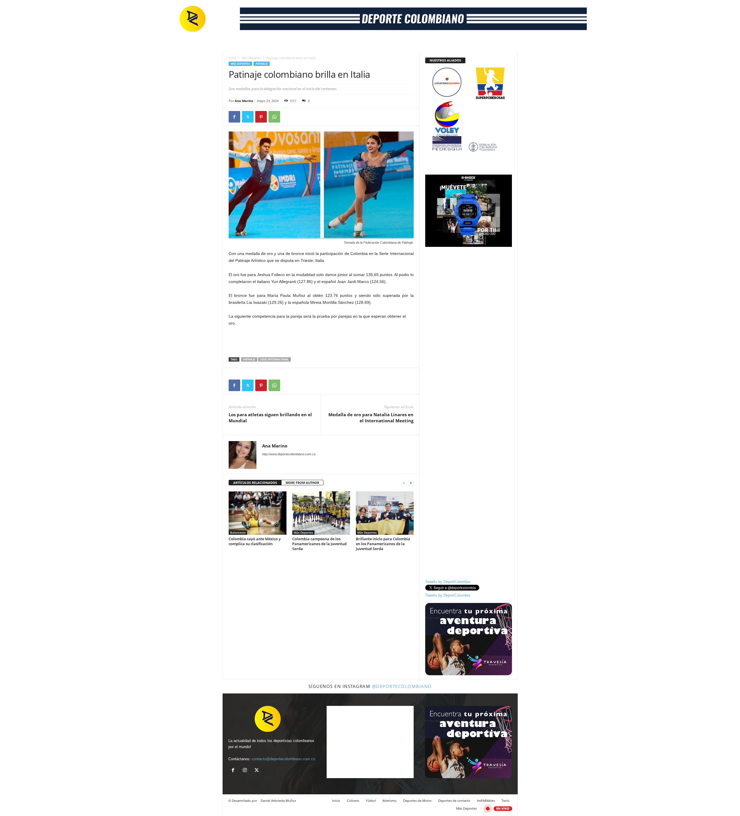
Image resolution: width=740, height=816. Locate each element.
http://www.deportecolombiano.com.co (288, 454)
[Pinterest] (261, 117)
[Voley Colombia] (468, 104)
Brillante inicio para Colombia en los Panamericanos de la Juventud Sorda (383, 543)
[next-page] (411, 483)
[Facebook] (234, 117)
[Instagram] (246, 771)
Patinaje (262, 64)
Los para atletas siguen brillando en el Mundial (270, 417)
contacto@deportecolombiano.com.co (283, 759)
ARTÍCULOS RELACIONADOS (255, 482)
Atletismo (389, 800)
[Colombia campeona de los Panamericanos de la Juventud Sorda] (321, 513)
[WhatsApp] (274, 117)
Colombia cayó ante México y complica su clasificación (255, 541)
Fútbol (371, 800)
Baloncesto (238, 532)
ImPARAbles (486, 800)
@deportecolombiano (402, 686)
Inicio (232, 58)
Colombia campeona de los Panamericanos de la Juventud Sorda (319, 543)
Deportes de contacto (454, 800)
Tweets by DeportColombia (447, 582)
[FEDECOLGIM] (468, 147)
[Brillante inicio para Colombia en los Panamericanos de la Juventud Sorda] (385, 513)
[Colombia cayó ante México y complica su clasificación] (257, 513)
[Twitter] (248, 117)
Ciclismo (353, 800)
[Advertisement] (321, 342)
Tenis (505, 800)
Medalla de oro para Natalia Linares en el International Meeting (370, 417)
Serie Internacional (274, 359)
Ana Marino (244, 101)
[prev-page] (404, 483)
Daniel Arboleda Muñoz (278, 800)
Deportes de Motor (417, 800)
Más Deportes (251, 58)
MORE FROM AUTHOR (302, 482)
